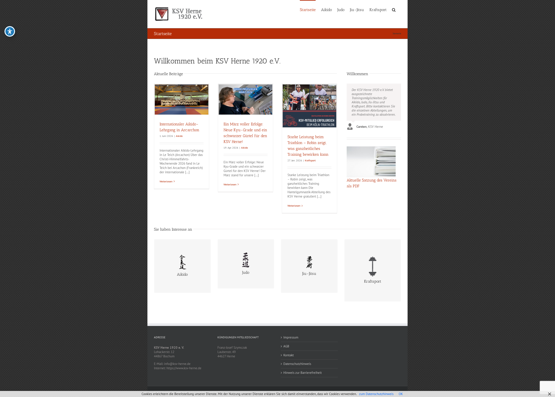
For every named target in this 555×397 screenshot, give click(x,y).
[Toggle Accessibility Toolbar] (10, 31)
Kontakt (288, 355)
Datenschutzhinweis (297, 364)
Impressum (290, 337)
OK (401, 394)
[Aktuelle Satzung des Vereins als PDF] (371, 161)
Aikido (179, 136)
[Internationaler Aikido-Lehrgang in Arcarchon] (181, 99)
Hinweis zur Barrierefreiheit (302, 373)
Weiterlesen (166, 181)
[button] (394, 9)
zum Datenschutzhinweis (376, 394)
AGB (286, 346)
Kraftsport (310, 160)
